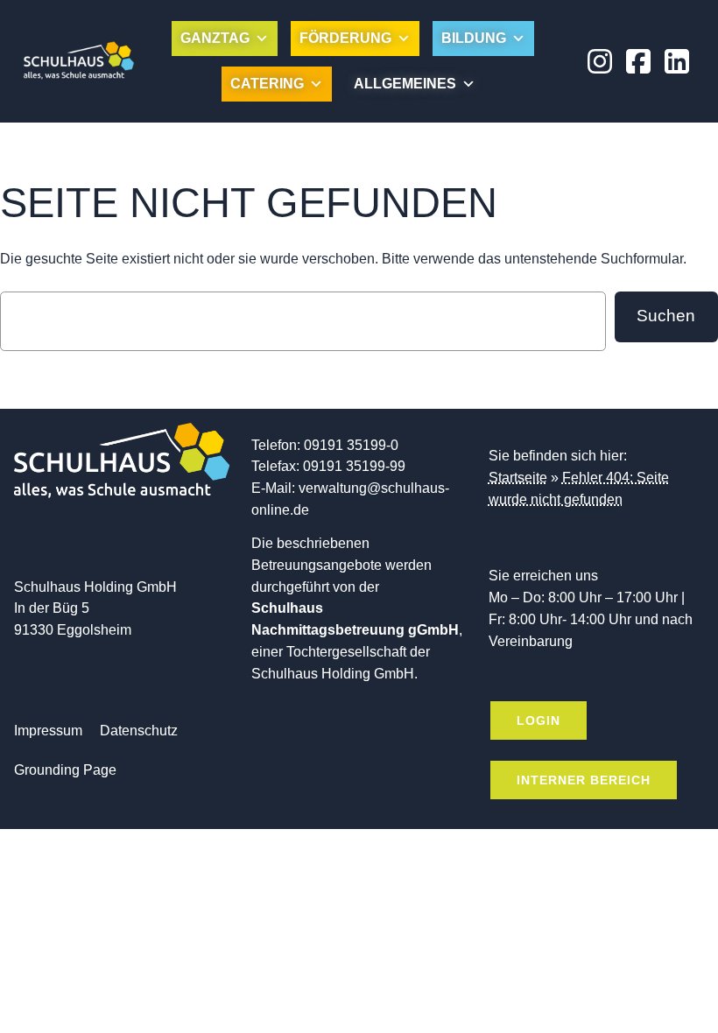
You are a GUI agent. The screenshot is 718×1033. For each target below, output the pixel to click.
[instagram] (600, 61)
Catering (267, 83)
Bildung (473, 38)
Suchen (666, 315)
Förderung (345, 38)
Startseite (518, 477)
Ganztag (215, 38)
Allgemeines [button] (405, 83)
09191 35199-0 (351, 445)
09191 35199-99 (354, 466)
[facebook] (638, 61)
